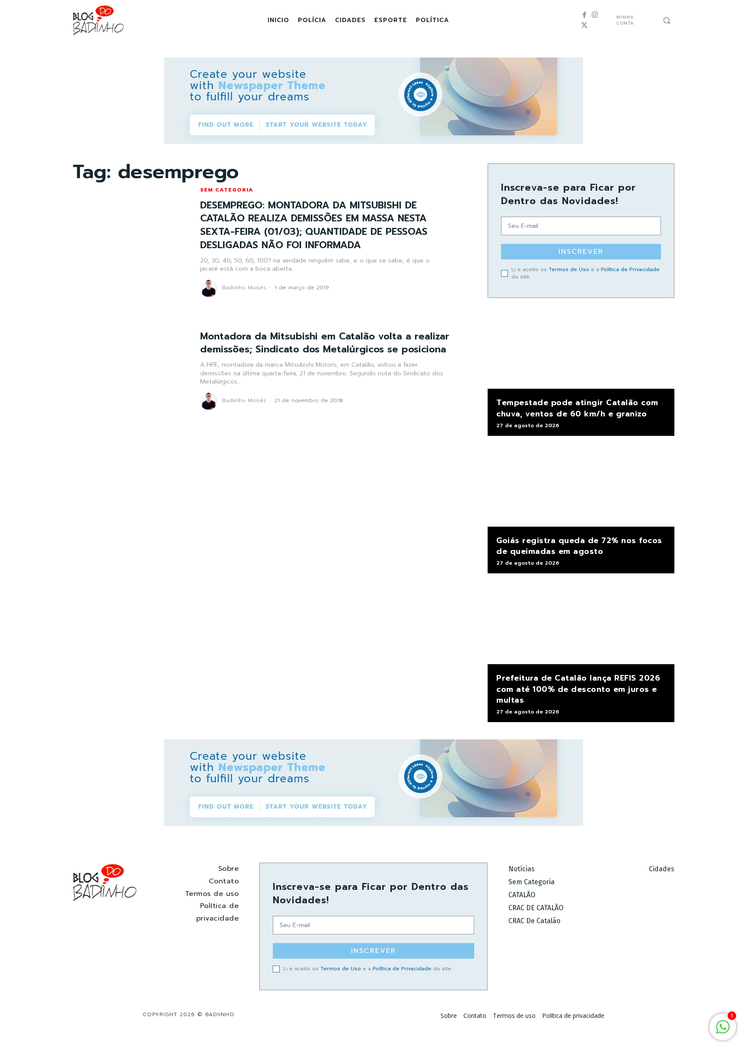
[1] (723, 1031)
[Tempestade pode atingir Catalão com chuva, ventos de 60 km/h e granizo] (581, 348)
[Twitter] (584, 25)
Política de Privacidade (630, 269)
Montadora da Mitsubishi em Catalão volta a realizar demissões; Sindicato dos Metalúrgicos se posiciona (324, 343)
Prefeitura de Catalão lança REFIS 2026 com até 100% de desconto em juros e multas (578, 689)
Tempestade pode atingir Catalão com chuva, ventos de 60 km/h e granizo (577, 408)
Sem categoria (226, 189)
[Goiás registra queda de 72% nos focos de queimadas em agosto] (581, 486)
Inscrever (581, 251)
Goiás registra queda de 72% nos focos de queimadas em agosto (579, 545)
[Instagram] (595, 15)
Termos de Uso (569, 269)
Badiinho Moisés (244, 287)
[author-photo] (210, 288)
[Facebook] (584, 15)
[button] (666, 20)
